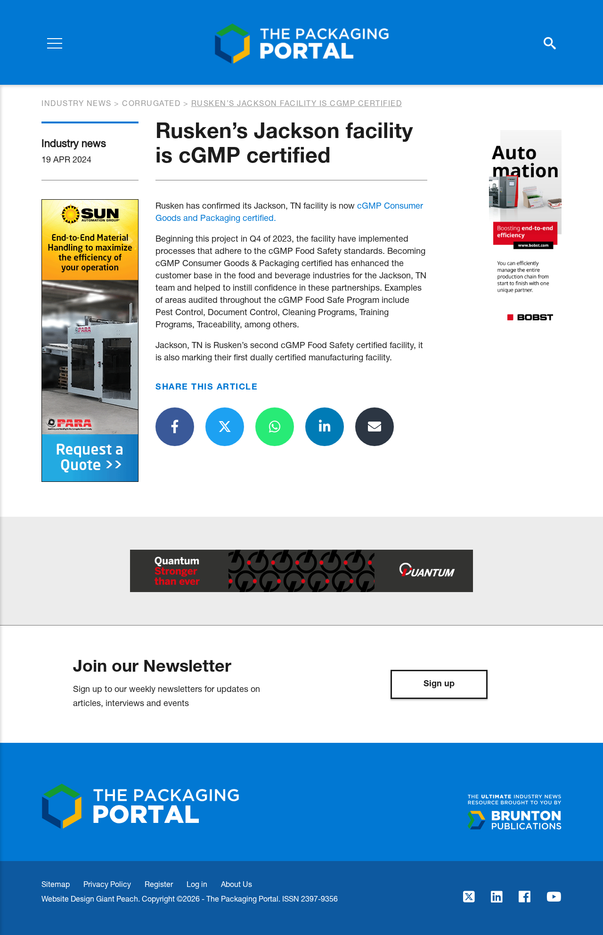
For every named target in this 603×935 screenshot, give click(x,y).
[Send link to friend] (374, 426)
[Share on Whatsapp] (274, 426)
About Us (236, 883)
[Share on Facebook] (174, 426)
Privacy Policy (107, 883)
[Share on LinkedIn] (324, 426)
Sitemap (55, 883)
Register (159, 883)
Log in (197, 883)
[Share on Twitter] (224, 426)
